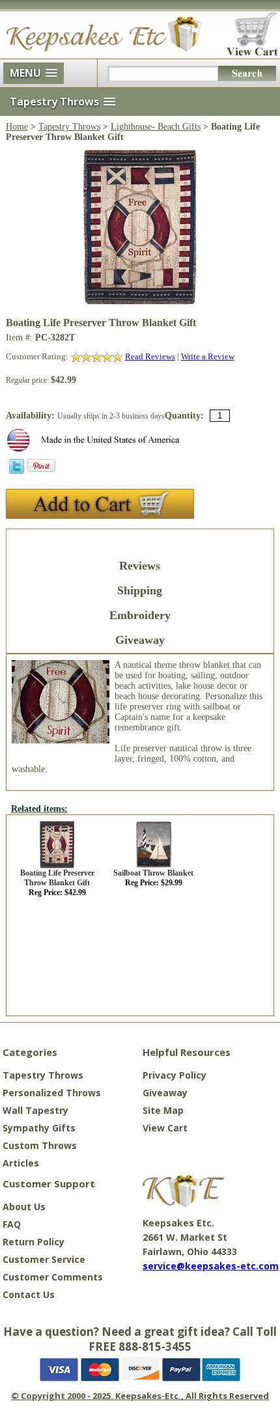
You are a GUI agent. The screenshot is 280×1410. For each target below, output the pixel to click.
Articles (21, 1163)
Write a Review (207, 356)
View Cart (165, 1128)
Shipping (139, 590)
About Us (24, 1206)
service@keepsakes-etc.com (211, 1266)
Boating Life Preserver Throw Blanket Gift (57, 877)
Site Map (163, 1110)
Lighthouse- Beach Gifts (156, 126)
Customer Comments (53, 1277)
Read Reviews (150, 356)
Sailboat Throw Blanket (153, 873)
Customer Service (44, 1259)
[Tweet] (16, 471)
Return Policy (33, 1242)
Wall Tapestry (35, 1110)
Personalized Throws (52, 1092)
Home (17, 126)
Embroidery (140, 615)
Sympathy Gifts (39, 1128)
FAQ (12, 1224)
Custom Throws (40, 1145)
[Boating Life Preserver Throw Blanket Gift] (139, 302)
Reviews (139, 565)
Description (140, 540)
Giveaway (140, 639)
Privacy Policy (174, 1075)
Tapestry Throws (69, 126)
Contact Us (29, 1294)
